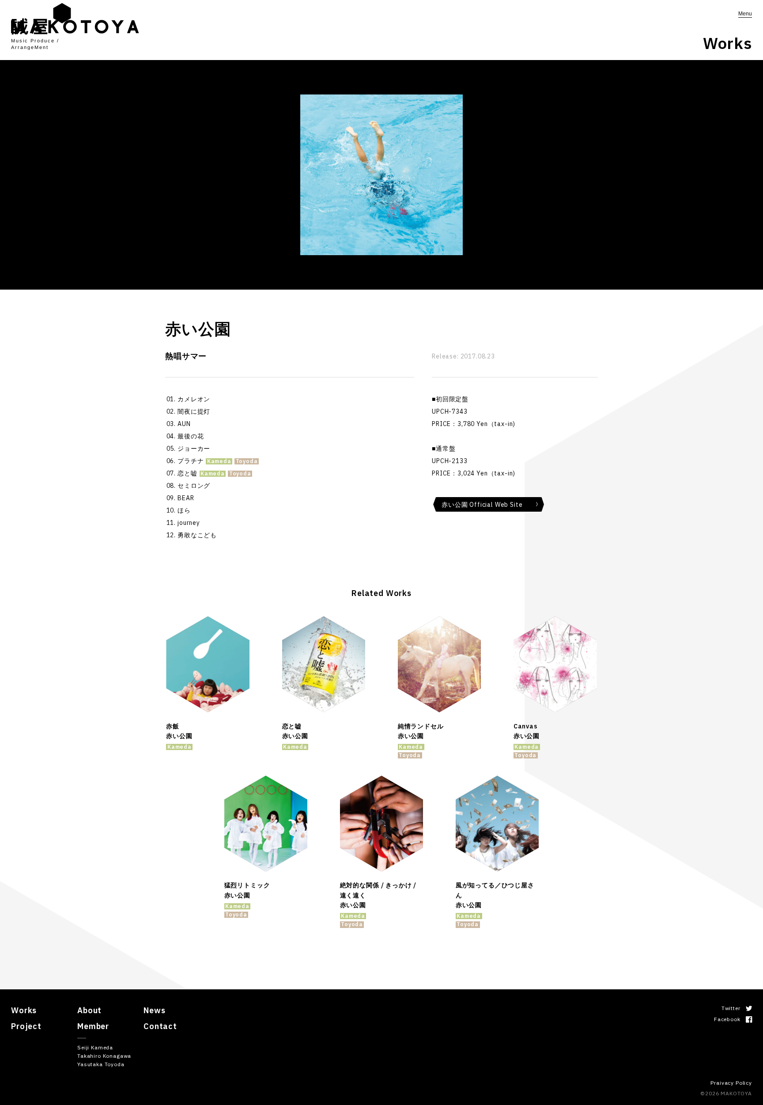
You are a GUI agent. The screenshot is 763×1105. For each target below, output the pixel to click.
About (89, 1010)
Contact (160, 1026)
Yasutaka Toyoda (101, 1064)
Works (24, 1010)
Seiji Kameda (95, 1047)
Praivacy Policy (731, 1082)
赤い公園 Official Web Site (482, 505)
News (154, 1010)
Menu (745, 13)
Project (26, 1026)
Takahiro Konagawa (104, 1055)
